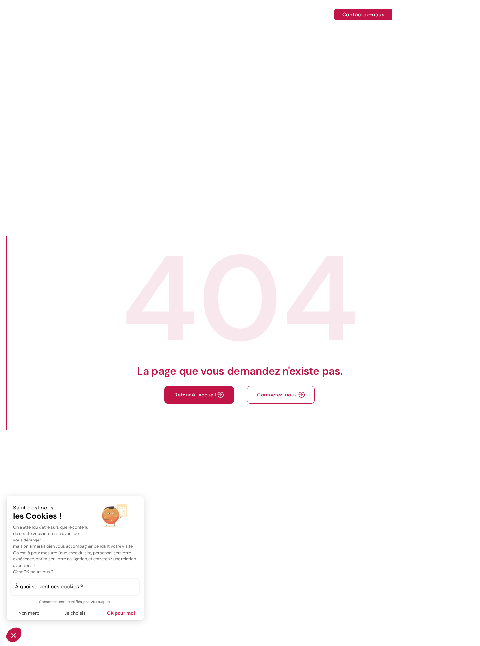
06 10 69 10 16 (425, 14)
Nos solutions (166, 14)
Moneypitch (267, 14)
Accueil (122, 14)
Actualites (312, 14)
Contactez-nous (363, 14)
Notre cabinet (217, 14)
